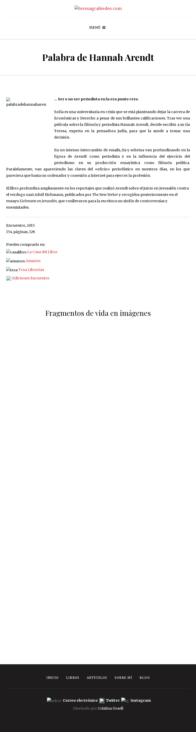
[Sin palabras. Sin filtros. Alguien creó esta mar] (147, 336)
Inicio (52, 678)
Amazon (33, 261)
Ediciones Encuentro (31, 278)
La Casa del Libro (42, 252)
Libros (72, 678)
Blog (145, 678)
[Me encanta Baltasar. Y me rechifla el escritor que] (49, 575)
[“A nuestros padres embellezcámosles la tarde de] (147, 604)
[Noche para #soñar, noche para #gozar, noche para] (147, 521)
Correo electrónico (81, 700)
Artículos (97, 678)
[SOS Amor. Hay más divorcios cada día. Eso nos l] (49, 413)
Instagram (140, 700)
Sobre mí (123, 678)
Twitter (113, 700)
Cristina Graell (110, 708)
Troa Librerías (31, 269)
